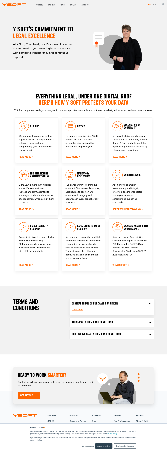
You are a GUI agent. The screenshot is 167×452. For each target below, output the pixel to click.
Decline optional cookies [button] (125, 446)
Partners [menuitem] (74, 415)
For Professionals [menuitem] (122, 421)
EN (149, 5)
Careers (73, 5)
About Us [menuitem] (140, 415)
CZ (154, 5)
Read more (25, 157)
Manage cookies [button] (88, 446)
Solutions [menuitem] (51, 415)
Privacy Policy (112, 433)
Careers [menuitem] (117, 415)
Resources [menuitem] (96, 415)
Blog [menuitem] (94, 421)
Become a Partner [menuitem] (78, 421)
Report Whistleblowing (126, 209)
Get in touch (27, 395)
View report (119, 265)
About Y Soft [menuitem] (142, 421)
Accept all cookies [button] (103, 446)
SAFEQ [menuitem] (50, 421)
